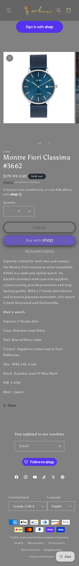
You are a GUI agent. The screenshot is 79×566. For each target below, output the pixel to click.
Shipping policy (53, 549)
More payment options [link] (39, 250)
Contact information (41, 556)
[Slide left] (30, 143)
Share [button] (12, 405)
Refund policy (36, 543)
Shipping (8, 182)
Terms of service (30, 549)
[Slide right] (49, 143)
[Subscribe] (59, 446)
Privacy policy (56, 543)
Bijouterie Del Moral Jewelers (37, 537)
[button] (9, 10)
